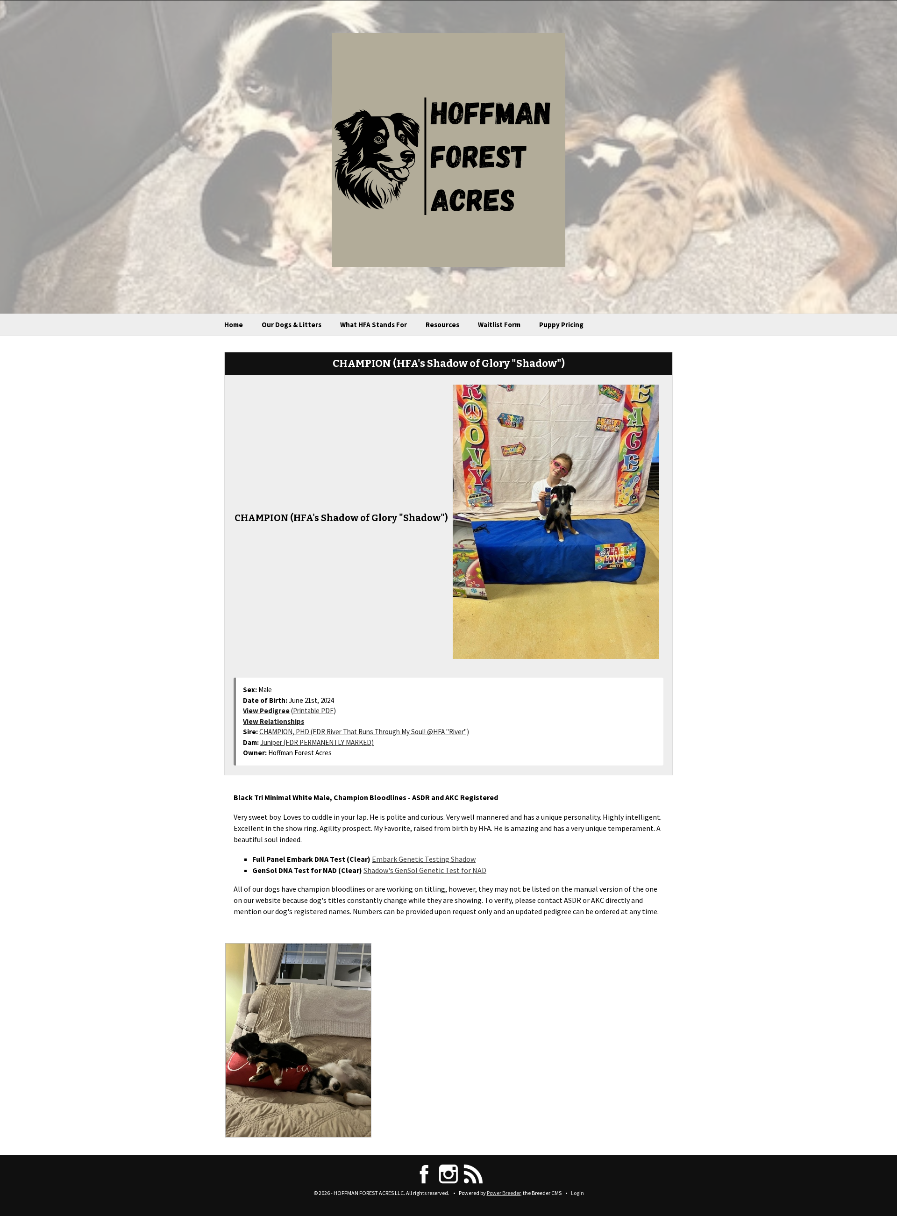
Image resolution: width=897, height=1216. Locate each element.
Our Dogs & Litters (291, 324)
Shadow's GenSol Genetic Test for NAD (424, 870)
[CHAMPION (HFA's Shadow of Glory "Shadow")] (556, 520)
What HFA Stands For (373, 324)
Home (233, 324)
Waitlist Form (499, 324)
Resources (442, 324)
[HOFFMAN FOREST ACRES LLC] (448, 149)
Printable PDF (313, 710)
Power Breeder (503, 1192)
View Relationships (273, 721)
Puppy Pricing (561, 324)
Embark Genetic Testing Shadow (424, 859)
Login (577, 1192)
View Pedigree (266, 710)
